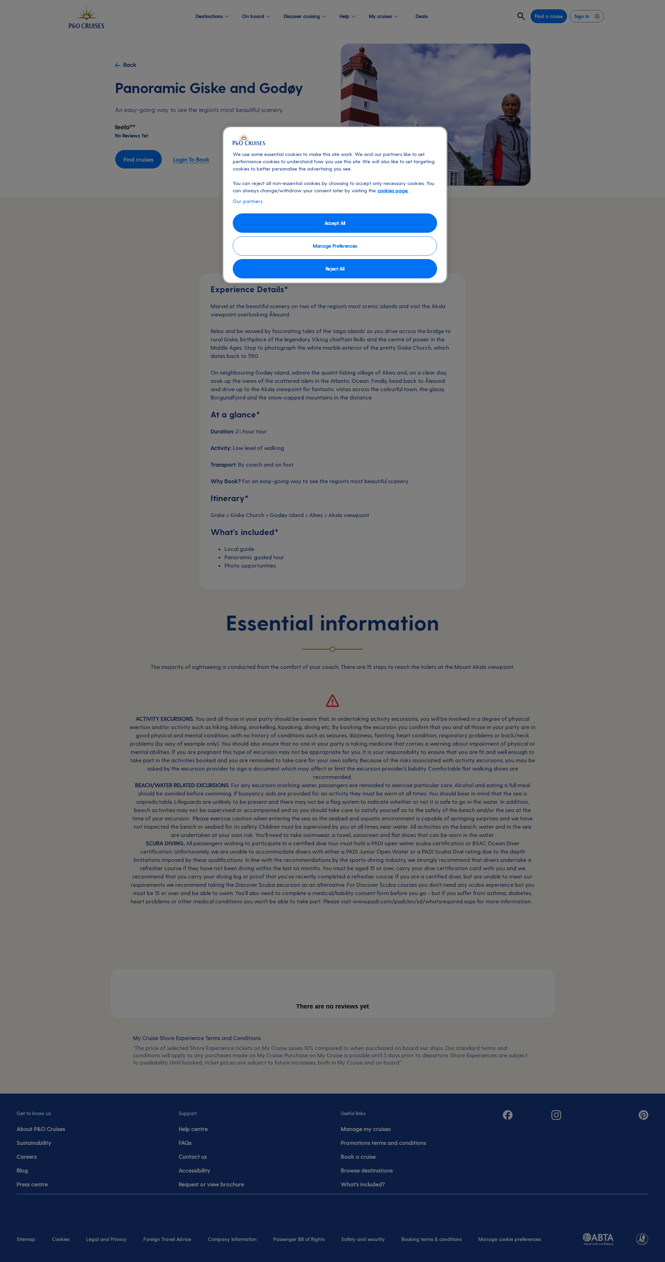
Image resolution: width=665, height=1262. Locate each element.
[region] (334, 205)
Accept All (335, 223)
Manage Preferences (335, 246)
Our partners (248, 201)
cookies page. (393, 190)
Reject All (335, 268)
